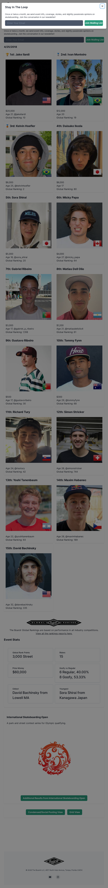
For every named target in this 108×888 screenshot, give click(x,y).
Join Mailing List (94, 22)
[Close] (102, 6)
